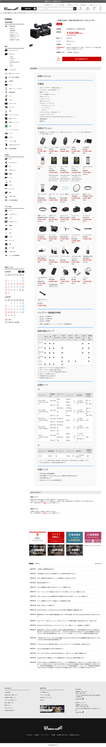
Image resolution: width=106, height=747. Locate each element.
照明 (10, 111)
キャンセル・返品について (11, 700)
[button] (31, 45)
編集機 (10, 174)
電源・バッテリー (13, 118)
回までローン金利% (53, 1)
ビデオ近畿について (48, 5)
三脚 (10, 181)
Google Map (79, 699)
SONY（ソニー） (70, 41)
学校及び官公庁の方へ (10, 710)
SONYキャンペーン (14, 34)
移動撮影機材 (12, 92)
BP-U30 (42, 316)
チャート (11, 133)
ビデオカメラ (12, 54)
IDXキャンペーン (14, 32)
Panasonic (12, 58)
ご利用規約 (36, 734)
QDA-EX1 (57, 367)
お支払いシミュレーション (95, 5)
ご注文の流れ (8, 692)
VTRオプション (12, 170)
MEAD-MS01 (58, 372)
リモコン (11, 99)
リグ (10, 96)
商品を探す (28, 8)
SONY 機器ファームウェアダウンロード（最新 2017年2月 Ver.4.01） (58, 475)
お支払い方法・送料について (11, 695)
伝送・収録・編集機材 (14, 77)
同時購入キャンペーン (15, 36)
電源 (10, 192)
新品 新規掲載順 (12, 148)
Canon (11, 60)
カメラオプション (13, 162)
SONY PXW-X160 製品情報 (47, 473)
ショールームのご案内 (59, 5)
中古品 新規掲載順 (13, 200)
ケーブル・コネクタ (13, 129)
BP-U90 (42, 321)
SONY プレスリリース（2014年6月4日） (51, 480)
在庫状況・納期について (10, 697)
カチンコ (11, 137)
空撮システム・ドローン (14, 73)
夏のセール (12, 28)
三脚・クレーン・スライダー (15, 88)
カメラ (10, 159)
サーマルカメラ (12, 69)
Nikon (11, 66)
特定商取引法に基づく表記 (62, 734)
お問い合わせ (29, 734)
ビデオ (10, 218)
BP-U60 (42, 319)
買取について (8, 705)
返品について (46, 513)
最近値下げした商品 (14, 39)
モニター (11, 185)
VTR (10, 166)
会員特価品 (12, 30)
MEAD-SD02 (55, 88)
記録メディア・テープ (14, 122)
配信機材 (11, 81)
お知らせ (42, 700)
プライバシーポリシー (45, 734)
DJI (11, 64)
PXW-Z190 (76, 52)
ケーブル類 (11, 248)
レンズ (10, 84)
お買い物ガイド (83, 5)
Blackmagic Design (14, 62)
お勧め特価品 (12, 26)
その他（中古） (12, 196)
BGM (10, 126)
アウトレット (13, 38)
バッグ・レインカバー (14, 114)
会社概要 (53, 734)
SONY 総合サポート (45, 478)
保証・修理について (9, 702)
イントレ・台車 (12, 141)
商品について (46, 503)
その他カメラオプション (14, 144)
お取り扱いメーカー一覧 (72, 5)
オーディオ (11, 107)
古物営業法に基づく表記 (74, 734)
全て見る (97, 563)
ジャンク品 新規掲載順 (14, 255)
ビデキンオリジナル (13, 50)
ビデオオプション (13, 221)
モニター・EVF (12, 103)
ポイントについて (9, 708)
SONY (11, 56)
